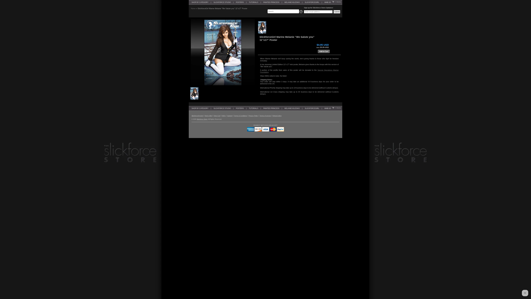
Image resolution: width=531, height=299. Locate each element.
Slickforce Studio (222, 2)
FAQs (224, 116)
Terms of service (265, 116)
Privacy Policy (253, 116)
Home (193, 8)
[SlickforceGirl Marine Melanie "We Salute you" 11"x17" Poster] (262, 27)
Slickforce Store (202, 119)
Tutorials (253, 2)
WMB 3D (327, 2)
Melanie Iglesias (292, 2)
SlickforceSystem (197, 116)
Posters (240, 2)
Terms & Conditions (240, 116)
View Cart (217, 116)
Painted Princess (271, 2)
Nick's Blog (208, 116)
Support (229, 116)
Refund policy (277, 116)
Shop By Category (200, 2)
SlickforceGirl (312, 2)
